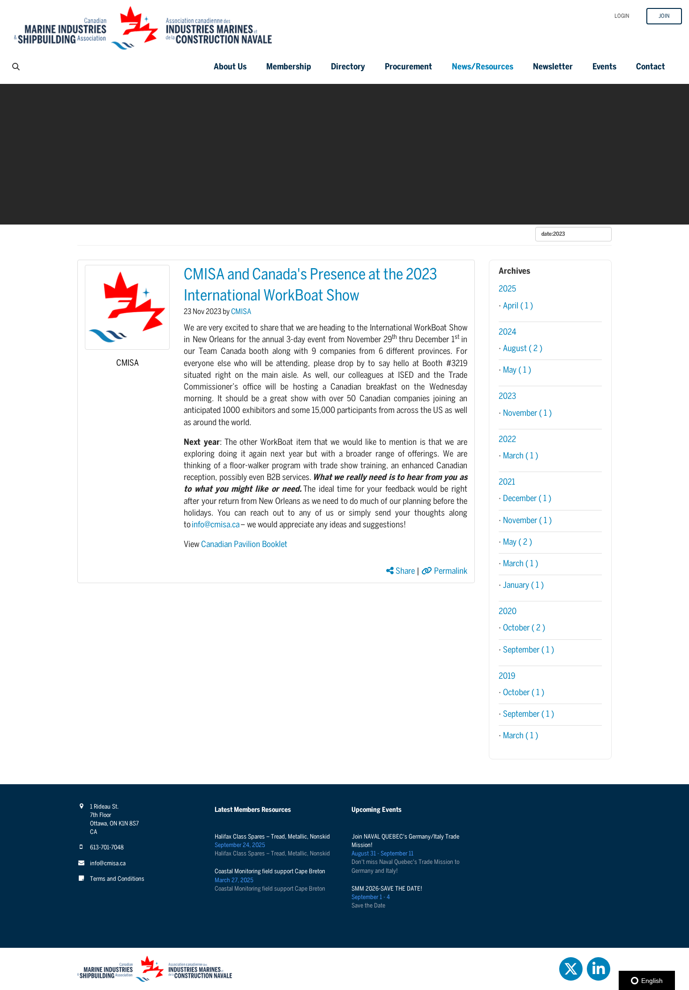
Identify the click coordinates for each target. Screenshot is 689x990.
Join (664, 16)
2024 (508, 333)
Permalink (449, 572)
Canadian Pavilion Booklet (244, 545)
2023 (507, 397)
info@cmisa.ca (216, 525)
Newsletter (553, 67)
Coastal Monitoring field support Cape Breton (270, 872)
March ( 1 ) (520, 456)
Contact (650, 67)
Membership (288, 67)
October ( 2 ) (524, 628)
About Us (230, 67)
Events (604, 67)
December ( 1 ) (527, 499)
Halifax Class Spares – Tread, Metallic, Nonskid (272, 837)
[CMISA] (127, 307)
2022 (507, 440)
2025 (507, 289)
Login (621, 16)
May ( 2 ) (517, 543)
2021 (507, 483)
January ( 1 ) (523, 586)
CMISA (127, 364)
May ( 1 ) (517, 371)
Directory (348, 67)
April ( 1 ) (518, 306)
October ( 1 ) (523, 693)
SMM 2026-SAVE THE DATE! (387, 889)
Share (404, 572)
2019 (507, 677)
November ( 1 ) (527, 414)
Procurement (408, 67)
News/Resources (482, 67)
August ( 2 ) (522, 349)
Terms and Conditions (117, 879)
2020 (508, 612)
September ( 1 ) (528, 650)
